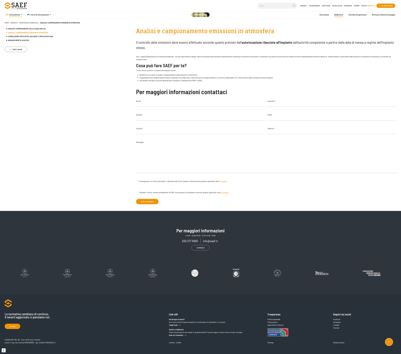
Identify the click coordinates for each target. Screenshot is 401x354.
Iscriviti (12, 326)
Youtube (336, 328)
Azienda (303, 5)
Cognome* (271, 101)
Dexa (342, 342)
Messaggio (140, 142)
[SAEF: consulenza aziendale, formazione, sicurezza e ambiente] (16, 6)
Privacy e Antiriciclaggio (383, 14)
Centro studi (326, 5)
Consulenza (14, 14)
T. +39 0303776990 (386, 5)
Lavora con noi (337, 5)
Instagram (337, 322)
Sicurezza (324, 14)
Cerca (294, 5)
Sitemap (270, 342)
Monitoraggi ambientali (29, 23)
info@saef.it (210, 241)
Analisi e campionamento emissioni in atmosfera (28, 32)
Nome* (138, 101)
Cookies (172, 342)
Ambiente (338, 14)
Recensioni (348, 5)
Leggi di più (173, 325)
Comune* (139, 128)
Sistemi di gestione (357, 14)
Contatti (356, 5)
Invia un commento (176, 335)
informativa (223, 181)
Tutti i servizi (17, 49)
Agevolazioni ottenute (275, 325)
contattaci (200, 247)
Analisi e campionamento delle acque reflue (27, 28)
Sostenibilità (200, 14)
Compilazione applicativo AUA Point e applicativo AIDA (30, 36)
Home (7, 23)
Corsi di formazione (39, 14)
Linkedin (336, 325)
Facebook (336, 319)
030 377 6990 (190, 241)
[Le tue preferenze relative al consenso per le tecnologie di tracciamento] (4, 350)
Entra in (367, 5)
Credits (178, 342)
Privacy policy (272, 322)
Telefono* (271, 128)
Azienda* (139, 115)
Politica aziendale (273, 319)
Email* (269, 115)
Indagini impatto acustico (18, 40)
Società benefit (314, 5)
